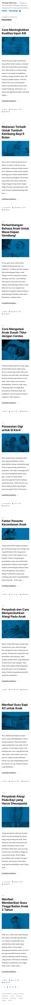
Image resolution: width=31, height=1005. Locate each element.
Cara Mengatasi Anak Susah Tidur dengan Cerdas (14, 332)
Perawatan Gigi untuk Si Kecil (12, 428)
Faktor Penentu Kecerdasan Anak (14, 522)
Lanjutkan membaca (10, 101)
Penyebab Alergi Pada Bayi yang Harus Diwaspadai (14, 800)
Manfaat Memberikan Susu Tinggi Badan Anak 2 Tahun (15, 904)
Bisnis (5, 109)
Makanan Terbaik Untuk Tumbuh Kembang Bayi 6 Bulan (14, 132)
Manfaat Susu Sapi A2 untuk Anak (15, 706)
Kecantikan (13, 998)
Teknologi (13, 11)
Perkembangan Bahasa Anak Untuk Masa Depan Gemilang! (15, 230)
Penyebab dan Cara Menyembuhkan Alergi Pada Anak (15, 613)
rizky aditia (7, 207)
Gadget (21, 998)
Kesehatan (7, 111)
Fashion (4, 1000)
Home (4, 11)
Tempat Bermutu (9, 3)
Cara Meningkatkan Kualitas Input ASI (15, 31)
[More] (20, 11)
